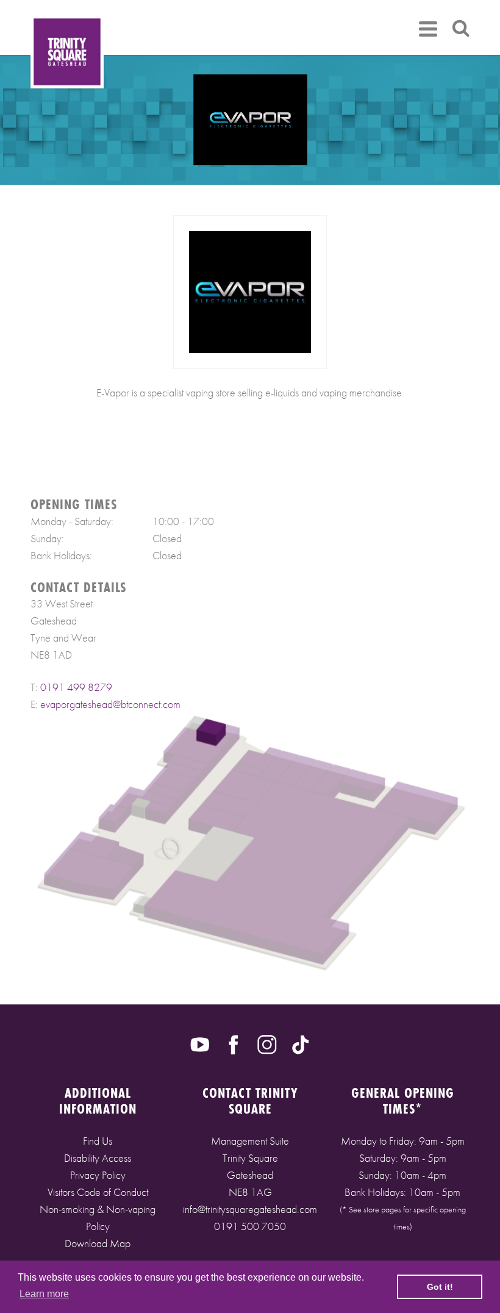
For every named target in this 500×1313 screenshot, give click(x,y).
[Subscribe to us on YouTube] (200, 1043)
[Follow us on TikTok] (300, 1043)
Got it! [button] (440, 1287)
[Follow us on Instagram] (267, 1043)
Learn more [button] (44, 1294)
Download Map (97, 1243)
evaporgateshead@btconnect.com (110, 704)
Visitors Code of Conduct (98, 1192)
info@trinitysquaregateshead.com (250, 1209)
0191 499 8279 (76, 687)
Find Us (97, 1141)
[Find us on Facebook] (233, 1043)
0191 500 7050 (250, 1226)
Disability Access (97, 1158)
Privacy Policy (98, 1175)
